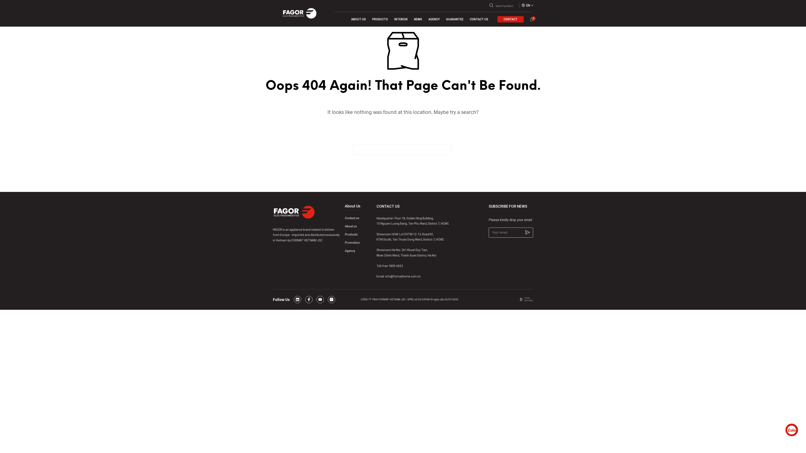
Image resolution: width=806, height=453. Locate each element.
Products (351, 234)
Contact (510, 19)
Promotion (352, 242)
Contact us (352, 218)
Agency (350, 251)
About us (351, 226)
